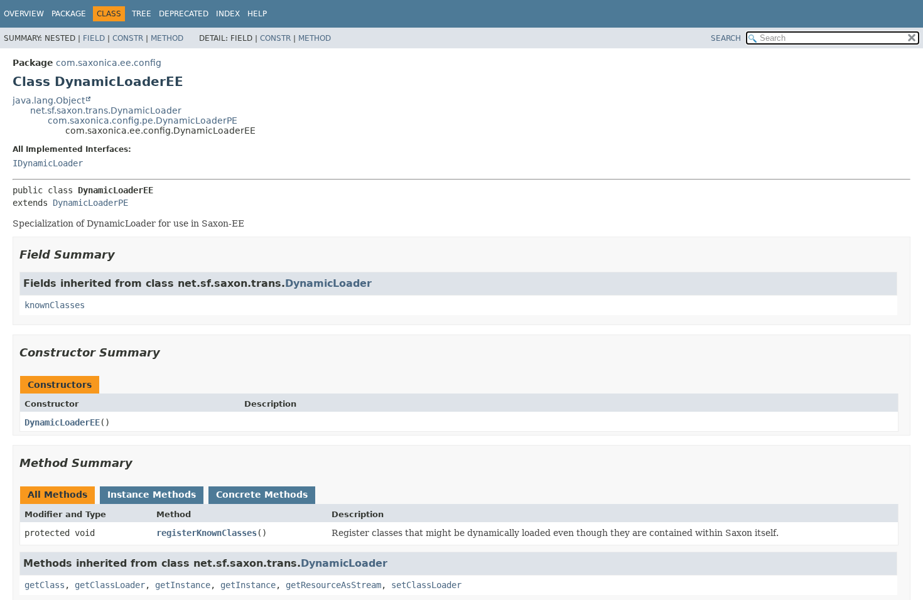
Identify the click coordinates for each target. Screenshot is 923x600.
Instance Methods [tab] (151, 495)
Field (94, 38)
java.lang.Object (49, 100)
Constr (127, 38)
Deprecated (183, 13)
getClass (44, 585)
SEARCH (726, 38)
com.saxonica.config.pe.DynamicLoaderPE (142, 120)
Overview (24, 13)
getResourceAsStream (333, 585)
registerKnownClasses (206, 533)
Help (257, 13)
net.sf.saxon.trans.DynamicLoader (105, 110)
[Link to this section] (124, 254)
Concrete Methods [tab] (262, 495)
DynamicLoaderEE (62, 422)
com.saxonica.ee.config (108, 63)
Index (228, 13)
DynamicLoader (328, 283)
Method (167, 38)
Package (68, 13)
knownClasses (54, 305)
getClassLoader (110, 585)
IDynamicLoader (48, 163)
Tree (141, 13)
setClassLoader (426, 585)
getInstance (182, 585)
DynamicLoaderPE (90, 203)
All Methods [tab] (57, 495)
